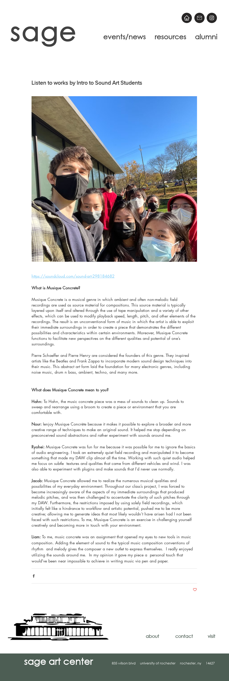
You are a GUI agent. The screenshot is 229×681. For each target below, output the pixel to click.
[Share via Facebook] (34, 576)
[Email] (199, 18)
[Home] (187, 18)
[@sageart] (212, 18)
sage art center (58, 660)
